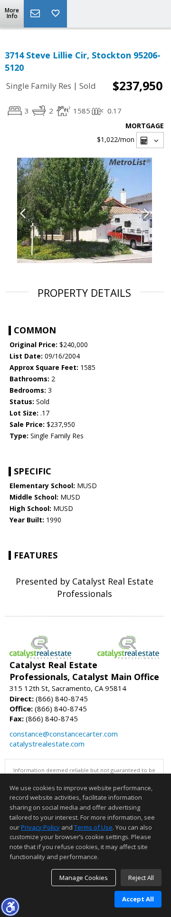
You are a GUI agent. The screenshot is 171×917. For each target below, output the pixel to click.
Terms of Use (93, 827)
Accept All (138, 899)
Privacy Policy (40, 827)
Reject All (141, 877)
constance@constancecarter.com (64, 733)
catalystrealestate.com (47, 743)
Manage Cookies (83, 877)
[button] (10, 906)
